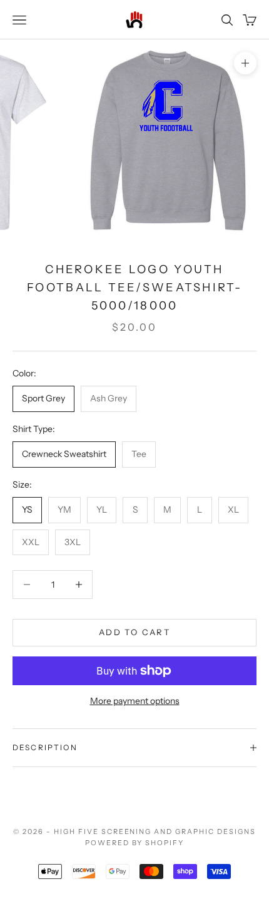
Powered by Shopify (135, 842)
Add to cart (134, 632)
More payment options (135, 700)
